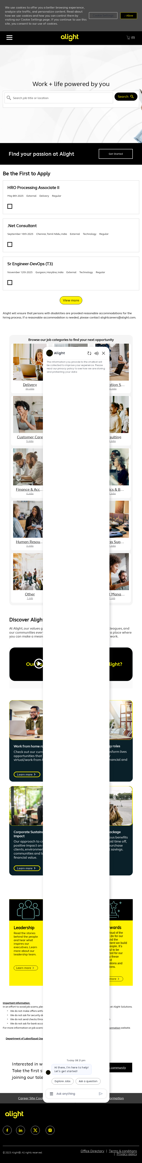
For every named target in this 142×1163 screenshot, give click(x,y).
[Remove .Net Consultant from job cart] (9, 244)
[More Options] (51, 1094)
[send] (101, 1093)
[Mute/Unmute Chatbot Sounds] (96, 353)
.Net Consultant (22, 225)
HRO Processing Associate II (33, 187)
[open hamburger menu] (9, 37)
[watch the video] (39, 664)
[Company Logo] (70, 37)
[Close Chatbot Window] (103, 353)
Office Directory (92, 1151)
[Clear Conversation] (89, 353)
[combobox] (58, 98)
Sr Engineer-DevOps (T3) (30, 263)
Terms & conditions (123, 1151)
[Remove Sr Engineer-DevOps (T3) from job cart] (9, 282)
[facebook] (7, 1130)
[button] (103, 15)
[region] (76, 723)
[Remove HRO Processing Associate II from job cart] (9, 206)
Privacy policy (127, 1154)
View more (71, 300)
